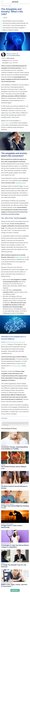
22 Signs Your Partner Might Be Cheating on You (15, 507)
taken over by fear (20, 257)
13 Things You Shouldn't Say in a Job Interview (13, 566)
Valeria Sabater (16, 55)
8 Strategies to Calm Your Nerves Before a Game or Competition (15, 546)
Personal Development (7, 583)
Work (2, 563)
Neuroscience (4, 5)
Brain (10, 5)
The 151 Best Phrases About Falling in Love (13, 467)
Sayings (3, 465)
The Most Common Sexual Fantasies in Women (14, 487)
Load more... (15, 590)
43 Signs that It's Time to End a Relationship (11, 526)
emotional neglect (16, 365)
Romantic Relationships (7, 504)
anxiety (20, 183)
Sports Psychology (6, 543)
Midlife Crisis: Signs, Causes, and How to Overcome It (14, 585)
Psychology (4, 445)
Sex (2, 484)
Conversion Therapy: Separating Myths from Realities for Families (14, 448)
